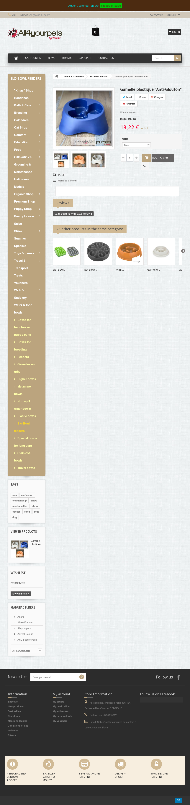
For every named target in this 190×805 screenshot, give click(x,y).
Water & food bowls (23, 308)
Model (123, 118)
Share (142, 97)
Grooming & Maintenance (23, 168)
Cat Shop (20, 127)
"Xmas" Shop (23, 90)
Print (61, 175)
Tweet (128, 97)
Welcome (13, 730)
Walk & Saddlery (20, 294)
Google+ (158, 97)
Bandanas (21, 98)
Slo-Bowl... (59, 269)
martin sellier (20, 506)
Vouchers (21, 283)
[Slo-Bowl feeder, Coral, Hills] (67, 251)
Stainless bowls (22, 456)
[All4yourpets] (35, 33)
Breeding (20, 112)
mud (36, 511)
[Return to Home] (56, 76)
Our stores (14, 716)
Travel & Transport (21, 264)
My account (61, 694)
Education (21, 142)
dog (14, 517)
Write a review (127, 112)
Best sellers (14, 711)
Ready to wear (24, 216)
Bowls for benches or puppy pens (22, 327)
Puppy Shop (23, 209)
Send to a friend (67, 180)
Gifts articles (23, 157)
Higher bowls (26, 379)
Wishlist (18, 573)
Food (18, 149)
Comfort (20, 135)
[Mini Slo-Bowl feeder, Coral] (130, 251)
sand (27, 511)
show (35, 506)
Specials (13, 701)
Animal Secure (25, 634)
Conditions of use (18, 725)
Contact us (156, 15)
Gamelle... (153, 269)
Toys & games (24, 253)
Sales (18, 223)
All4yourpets (24, 628)
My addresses (60, 711)
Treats (18, 275)
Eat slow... (90, 269)
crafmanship (19, 500)
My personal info (62, 716)
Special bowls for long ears (25, 442)
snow (34, 500)
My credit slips (61, 706)
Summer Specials (20, 242)
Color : (126, 138)
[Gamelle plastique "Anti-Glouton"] (61, 160)
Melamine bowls (22, 390)
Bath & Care (22, 105)
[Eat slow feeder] (98, 251)
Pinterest (130, 103)
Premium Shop (24, 201)
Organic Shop (24, 194)
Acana (20, 616)
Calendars (21, 120)
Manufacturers (23, 607)
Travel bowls (26, 468)
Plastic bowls (26, 416)
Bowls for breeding (22, 345)
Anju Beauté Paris (27, 639)
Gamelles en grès (24, 368)
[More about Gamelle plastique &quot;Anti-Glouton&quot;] (20, 549)
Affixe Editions (25, 622)
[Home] (16, 58)
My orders (58, 701)
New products (16, 706)
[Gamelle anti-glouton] (161, 251)
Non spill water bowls (22, 405)
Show (18, 231)
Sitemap (12, 735)
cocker (16, 511)
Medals (19, 186)
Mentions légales (17, 721)
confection (27, 495)
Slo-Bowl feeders (22, 427)
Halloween (21, 179)
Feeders (23, 357)
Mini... (120, 269)
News (51, 58)
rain (14, 495)
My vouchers (60, 721)
